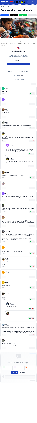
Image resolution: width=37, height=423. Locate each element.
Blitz (6, 271)
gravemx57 (7, 122)
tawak (11, 158)
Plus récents (34, 83)
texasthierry (7, 231)
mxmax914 (7, 172)
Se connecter (21, 75)
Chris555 (6, 282)
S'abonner (23, 372)
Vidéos (6, 6)
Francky (6, 88)
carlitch (7, 292)
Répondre (3, 93)
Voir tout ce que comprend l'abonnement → (18, 79)
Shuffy (6, 205)
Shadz (11, 313)
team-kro (7, 340)
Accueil (2, 6)
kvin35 (6, 193)
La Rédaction (12, 144)
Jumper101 (7, 324)
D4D (10, 303)
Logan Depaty (7, 182)
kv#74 (6, 109)
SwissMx (6, 258)
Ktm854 (6, 98)
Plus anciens (28, 83)
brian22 (6, 246)
